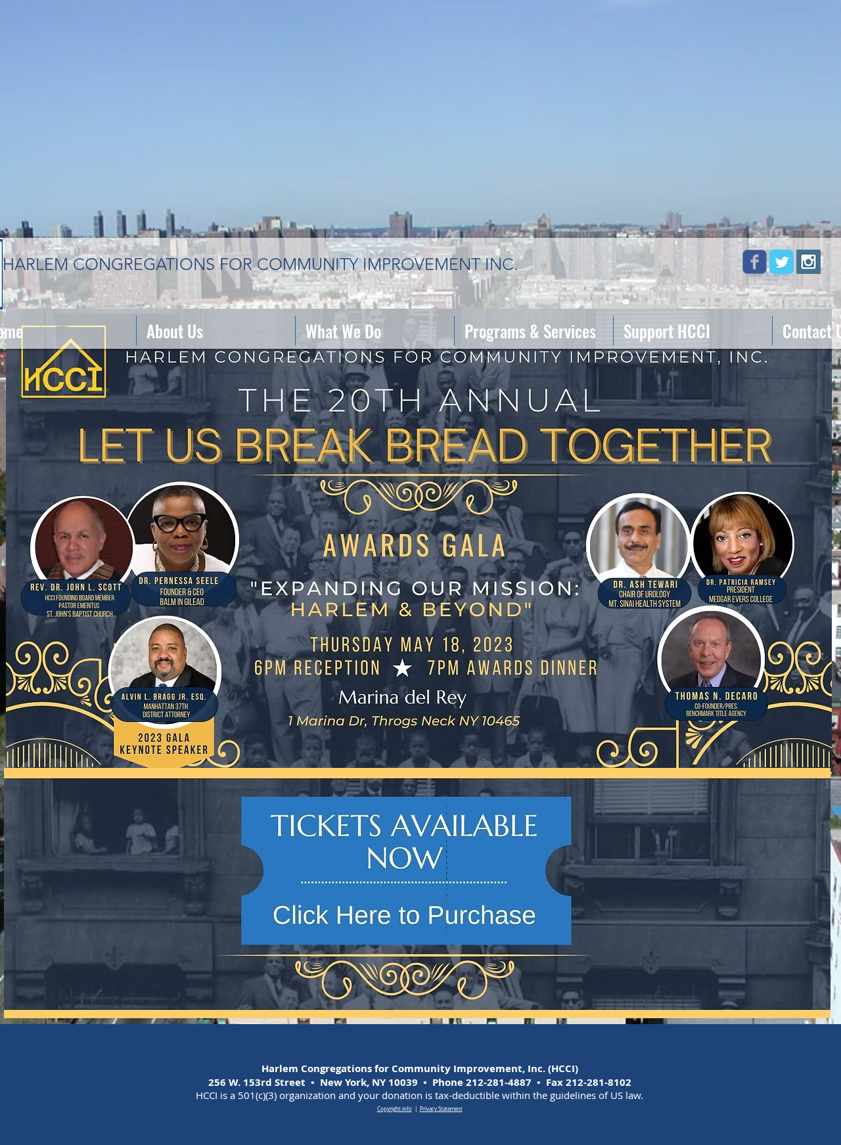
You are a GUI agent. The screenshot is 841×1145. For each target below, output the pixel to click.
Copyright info (394, 1109)
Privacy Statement (441, 1109)
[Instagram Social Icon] (808, 262)
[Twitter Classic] (781, 262)
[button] (216, 331)
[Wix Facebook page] (754, 262)
